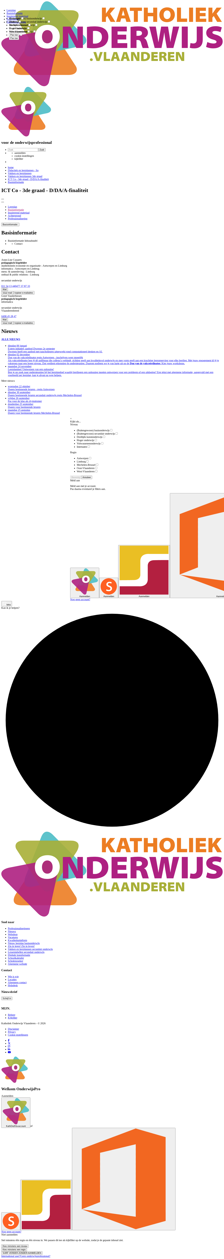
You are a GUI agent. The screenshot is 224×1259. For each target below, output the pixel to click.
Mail (5, 289)
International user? (10, 1256)
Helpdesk (13, 985)
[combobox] (14, 16)
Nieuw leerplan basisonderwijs (24, 943)
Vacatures (13, 937)
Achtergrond (14, 215)
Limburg (81, 461)
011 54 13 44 (8, 286)
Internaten (82, 446)
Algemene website (17, 964)
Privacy (12, 1031)
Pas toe (14, 38)
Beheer (11, 1014)
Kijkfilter (12, 1017)
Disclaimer (13, 1029)
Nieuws (12, 931)
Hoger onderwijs (85, 440)
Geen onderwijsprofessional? (35, 1256)
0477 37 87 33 (22, 286)
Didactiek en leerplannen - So (23, 170)
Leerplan (12, 206)
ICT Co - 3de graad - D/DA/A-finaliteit (28, 179)
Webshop (13, 934)
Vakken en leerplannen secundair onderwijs (30, 949)
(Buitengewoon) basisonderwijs (93, 430)
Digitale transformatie (19, 955)
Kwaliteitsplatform (17, 940)
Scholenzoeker (15, 961)
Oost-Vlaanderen (85, 468)
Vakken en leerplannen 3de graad (25, 176)
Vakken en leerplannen (19, 173)
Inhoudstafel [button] (31, 240)
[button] (10, 224)
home (11, 167)
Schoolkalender (16, 958)
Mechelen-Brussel (86, 464)
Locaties (12, 979)
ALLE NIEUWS (10, 339)
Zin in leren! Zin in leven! (21, 946)
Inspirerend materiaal (19, 212)
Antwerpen (82, 458)
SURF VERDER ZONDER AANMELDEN (22, 1253)
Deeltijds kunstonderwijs (89, 437)
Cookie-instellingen (18, 1034)
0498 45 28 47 (8, 316)
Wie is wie (13, 976)
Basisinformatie (16, 182)
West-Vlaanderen (86, 471)
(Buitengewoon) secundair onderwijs (96, 433)
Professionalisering (17, 218)
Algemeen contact (17, 982)
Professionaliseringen (19, 928)
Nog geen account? (80, 599)
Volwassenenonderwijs (89, 443)
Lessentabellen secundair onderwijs (26, 952)
